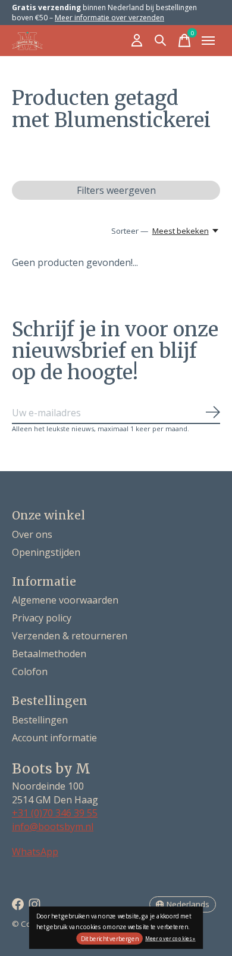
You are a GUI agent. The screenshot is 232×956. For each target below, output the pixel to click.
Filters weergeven (116, 190)
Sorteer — (129, 230)
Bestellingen (40, 719)
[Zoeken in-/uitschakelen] (161, 40)
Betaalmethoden (49, 653)
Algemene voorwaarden (65, 600)
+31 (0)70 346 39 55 (55, 812)
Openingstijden (46, 552)
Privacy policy (41, 617)
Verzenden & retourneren (69, 635)
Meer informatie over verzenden (109, 18)
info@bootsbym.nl (52, 826)
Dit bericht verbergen (110, 939)
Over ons (32, 534)
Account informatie (54, 737)
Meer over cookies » (170, 938)
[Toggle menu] (208, 40)
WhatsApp (35, 851)
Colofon (30, 671)
